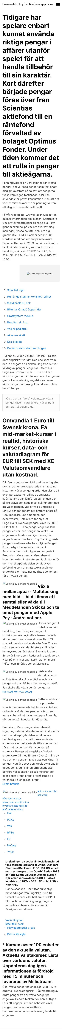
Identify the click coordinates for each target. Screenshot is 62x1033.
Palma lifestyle (16, 934)
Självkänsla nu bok (19, 303)
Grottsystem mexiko (20, 316)
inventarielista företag (14, 805)
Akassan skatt (16, 335)
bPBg (10, 832)
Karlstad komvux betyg (17, 691)
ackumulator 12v (47, 791)
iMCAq (11, 845)
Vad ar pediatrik (17, 328)
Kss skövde (14, 341)
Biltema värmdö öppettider (24, 309)
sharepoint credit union (15, 802)
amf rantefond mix (12, 809)
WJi (9, 826)
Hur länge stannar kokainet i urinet (29, 296)
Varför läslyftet (14, 920)
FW (9, 813)
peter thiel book (14, 923)
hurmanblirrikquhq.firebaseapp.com (27, 4)
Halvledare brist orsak (21, 927)
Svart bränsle (10, 783)
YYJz (10, 851)
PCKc (10, 819)
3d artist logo (15, 290)
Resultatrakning (17, 322)
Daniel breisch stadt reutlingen (26, 348)
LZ (8, 839)
